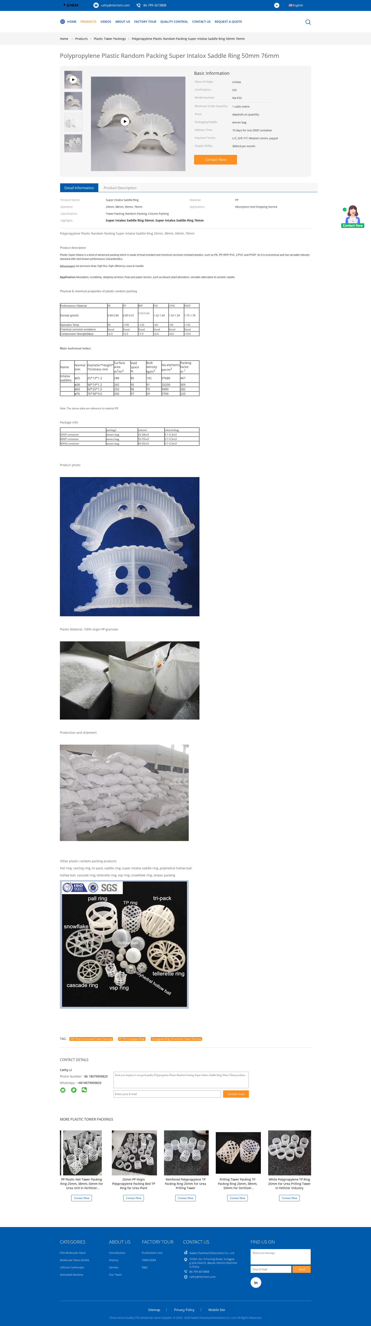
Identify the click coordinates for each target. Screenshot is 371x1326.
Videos (105, 21)
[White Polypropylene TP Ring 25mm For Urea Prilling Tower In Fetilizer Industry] (290, 1153)
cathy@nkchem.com (115, 5)
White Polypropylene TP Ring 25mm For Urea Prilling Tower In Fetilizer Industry (289, 1183)
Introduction (117, 1253)
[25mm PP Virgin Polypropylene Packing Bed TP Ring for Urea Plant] (134, 1153)
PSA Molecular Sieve (72, 1253)
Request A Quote (228, 21)
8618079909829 (90, 1083)
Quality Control (174, 21)
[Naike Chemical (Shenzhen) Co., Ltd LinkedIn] (277, 5)
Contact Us (201, 21)
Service (113, 1267)
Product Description (120, 188)
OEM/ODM (149, 1260)
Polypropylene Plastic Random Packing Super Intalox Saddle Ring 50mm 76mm (188, 39)
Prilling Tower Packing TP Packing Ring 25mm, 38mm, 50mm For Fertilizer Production (237, 1185)
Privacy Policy (184, 1309)
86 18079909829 (96, 1076)
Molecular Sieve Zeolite (74, 1260)
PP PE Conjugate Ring (131, 1039)
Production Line (152, 1253)
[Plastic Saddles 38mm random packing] (138, 164)
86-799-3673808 (154, 5)
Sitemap (154, 1309)
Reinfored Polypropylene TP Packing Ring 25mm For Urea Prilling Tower (185, 1183)
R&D (144, 1267)
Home (71, 21)
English (298, 5)
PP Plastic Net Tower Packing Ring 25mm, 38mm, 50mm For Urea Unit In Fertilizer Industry (81, 1185)
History (114, 1260)
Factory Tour (145, 21)
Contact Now (215, 159)
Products (88, 21)
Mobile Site (216, 1309)
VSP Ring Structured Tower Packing (91, 1039)
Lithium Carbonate (72, 1267)
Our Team (115, 1275)
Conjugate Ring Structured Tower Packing (176, 1039)
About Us (122, 21)
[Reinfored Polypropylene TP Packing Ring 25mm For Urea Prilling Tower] (186, 1153)
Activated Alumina (71, 1275)
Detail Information (79, 188)
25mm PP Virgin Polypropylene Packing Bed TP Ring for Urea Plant (133, 1183)
